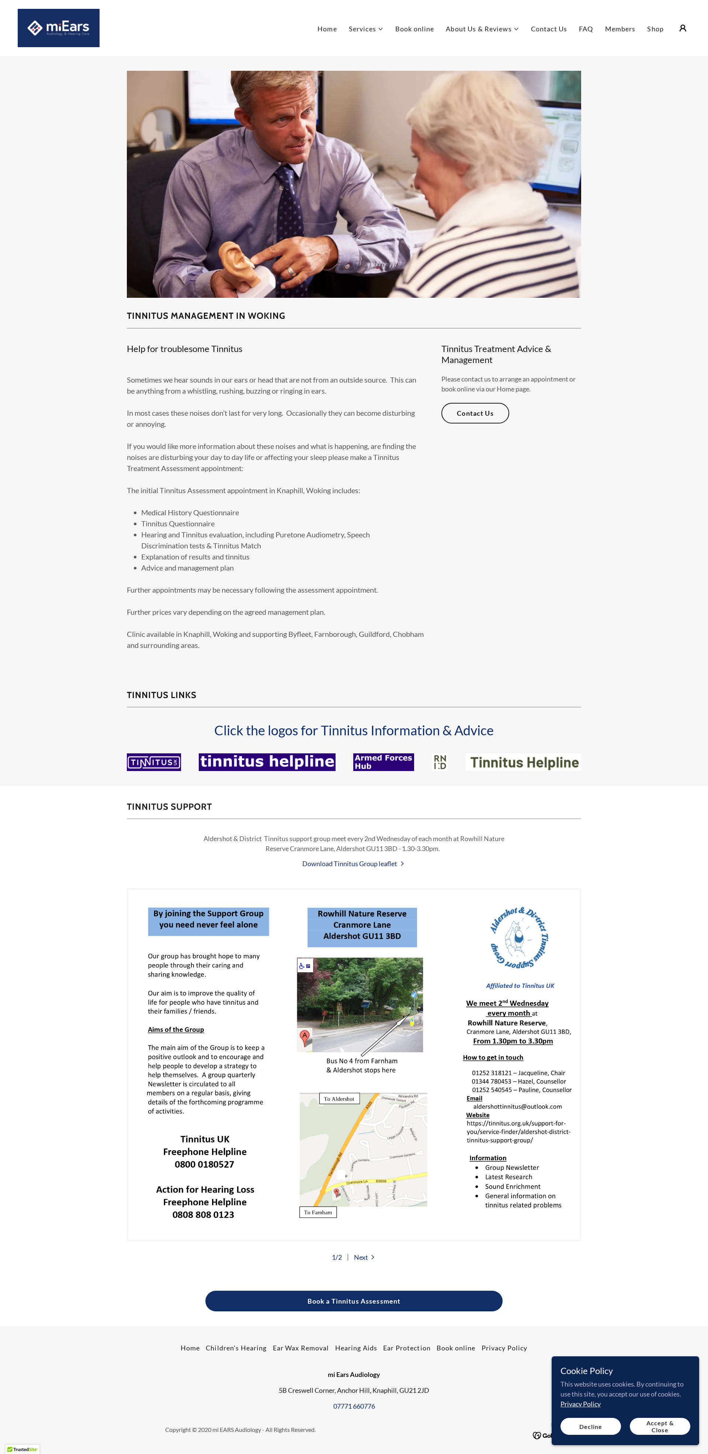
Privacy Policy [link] (505, 1348)
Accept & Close (659, 1426)
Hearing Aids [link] (356, 1348)
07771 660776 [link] (354, 1406)
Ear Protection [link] (407, 1348)
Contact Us (475, 413)
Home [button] (190, 1348)
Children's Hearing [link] (236, 1348)
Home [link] (327, 29)
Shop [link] (655, 29)
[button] (366, 29)
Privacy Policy (580, 1404)
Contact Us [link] (549, 29)
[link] (59, 27)
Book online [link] (414, 29)
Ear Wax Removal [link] (301, 1348)
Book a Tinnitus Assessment (354, 1301)
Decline (590, 1426)
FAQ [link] (586, 29)
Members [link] (620, 29)
